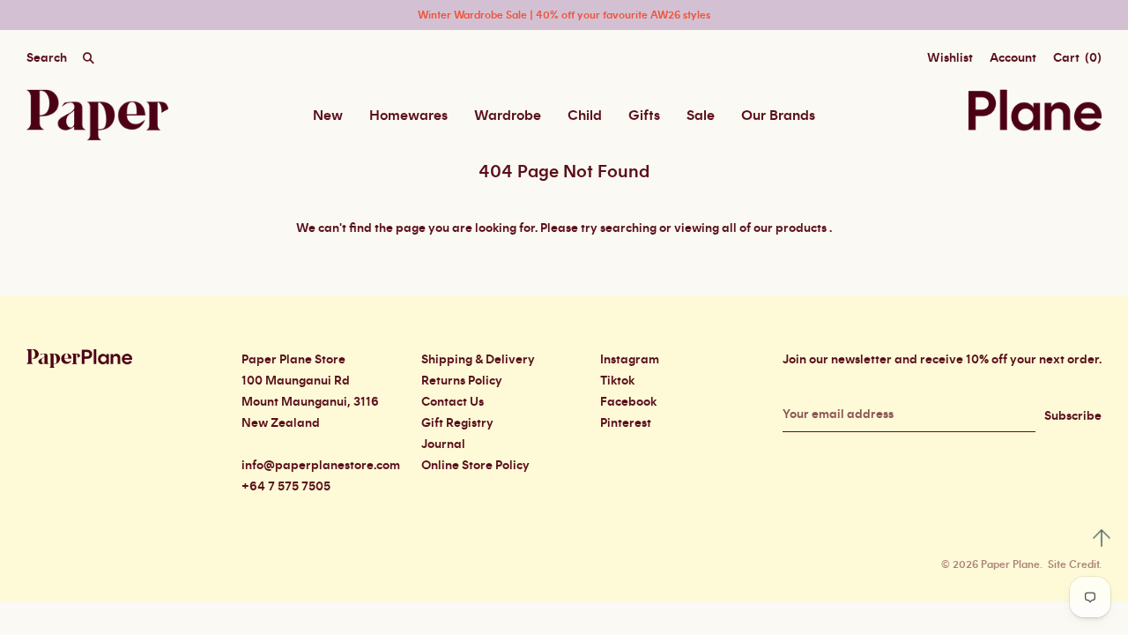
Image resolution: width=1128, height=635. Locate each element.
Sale (700, 115)
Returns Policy (461, 381)
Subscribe (1073, 416)
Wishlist (950, 58)
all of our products (774, 228)
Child (585, 115)
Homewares (408, 115)
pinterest (625, 423)
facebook (628, 402)
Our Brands (778, 115)
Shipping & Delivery (478, 360)
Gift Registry (457, 423)
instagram (629, 360)
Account (1013, 58)
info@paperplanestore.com (320, 465)
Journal (443, 444)
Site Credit (1073, 564)
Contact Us (452, 402)
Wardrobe (507, 115)
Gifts (644, 115)
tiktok (617, 381)
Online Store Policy (475, 465)
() (1077, 58)
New (328, 115)
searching (628, 228)
